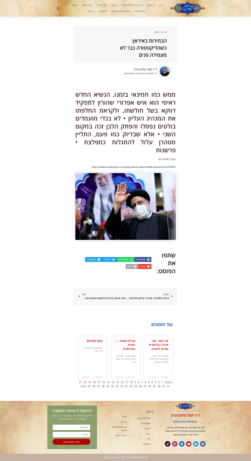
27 (145, 386)
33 (117, 386)
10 (131, 382)
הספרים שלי (102, 5)
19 (89, 382)
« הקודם (169, 382)
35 (107, 386)
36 (103, 386)
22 (168, 386)
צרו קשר (91, 11)
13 (117, 382)
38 (94, 386)
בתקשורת (103, 11)
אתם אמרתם (95, 341)
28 (140, 386)
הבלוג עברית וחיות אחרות (132, 5)
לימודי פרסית (87, 5)
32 (121, 386)
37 (98, 386)
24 (159, 386)
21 (80, 382)
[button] (58, 8)
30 (131, 386)
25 (154, 386)
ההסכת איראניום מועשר (121, 11)
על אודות (151, 5)
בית (160, 5)
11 (127, 382)
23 (163, 386)
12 (122, 382)
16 (103, 382)
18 (94, 382)
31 (126, 386)
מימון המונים (140, 11)
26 (149, 386)
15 (108, 382)
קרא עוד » (164, 369)
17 (99, 382)
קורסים (75, 5)
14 (113, 382)
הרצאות (114, 5)
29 (135, 386)
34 (112, 386)
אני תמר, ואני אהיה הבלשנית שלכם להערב (158, 345)
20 (85, 382)
